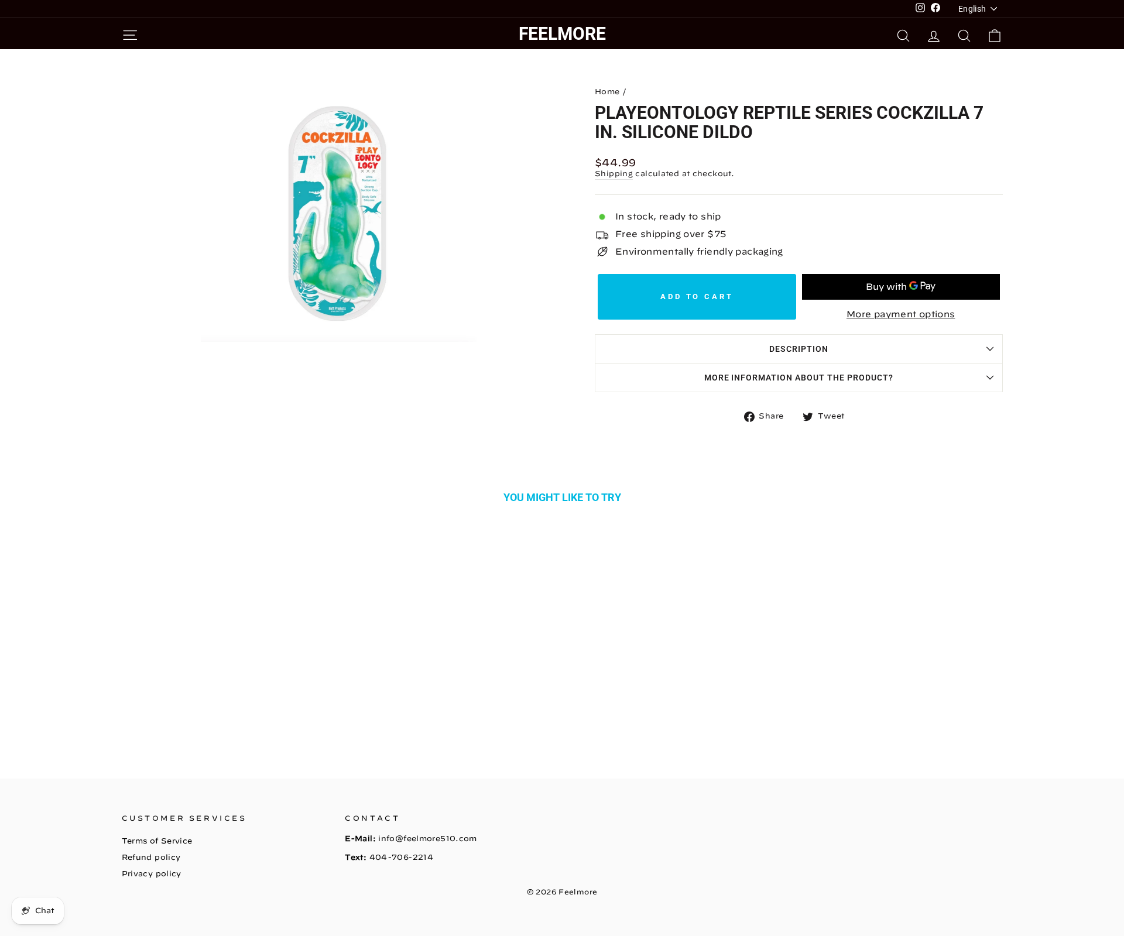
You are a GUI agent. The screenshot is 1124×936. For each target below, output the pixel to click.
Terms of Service (157, 840)
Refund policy (151, 857)
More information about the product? (798, 377)
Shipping (614, 173)
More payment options (901, 314)
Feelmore (562, 33)
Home (607, 91)
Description (798, 349)
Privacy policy (151, 873)
